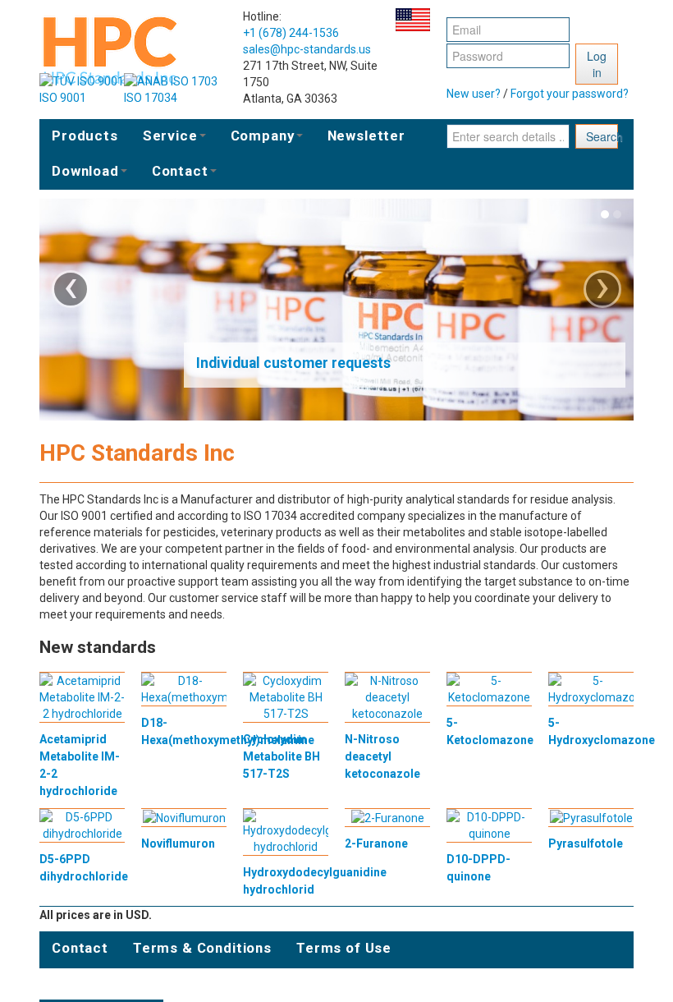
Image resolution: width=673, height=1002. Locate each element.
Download (85, 171)
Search (602, 136)
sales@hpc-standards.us (307, 49)
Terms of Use (343, 948)
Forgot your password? (569, 93)
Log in (597, 64)
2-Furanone (376, 843)
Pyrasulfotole (585, 843)
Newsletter (366, 135)
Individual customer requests (293, 363)
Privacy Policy (101, 983)
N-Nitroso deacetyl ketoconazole (382, 756)
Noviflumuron (178, 843)
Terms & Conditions (202, 948)
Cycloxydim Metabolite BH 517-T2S (281, 756)
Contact (180, 171)
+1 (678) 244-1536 (291, 32)
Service (170, 135)
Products (85, 135)
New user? (473, 93)
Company (263, 135)
